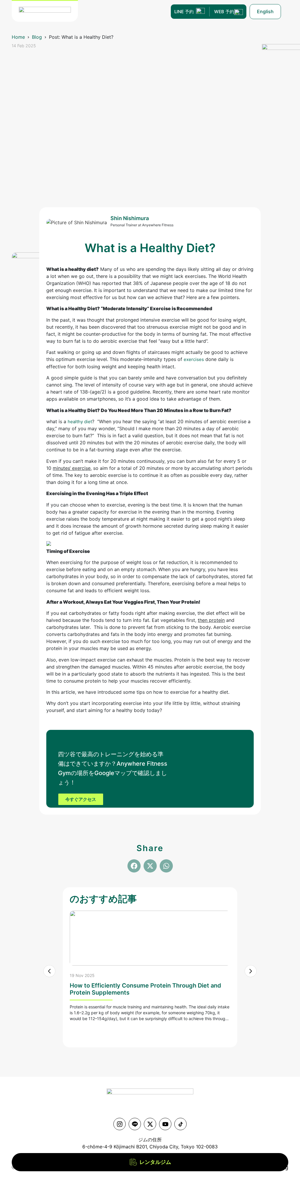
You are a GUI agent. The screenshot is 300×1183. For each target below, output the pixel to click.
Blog (37, 37)
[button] (134, 866)
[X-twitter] (150, 1124)
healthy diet (80, 421)
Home (18, 37)
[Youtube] (165, 1124)
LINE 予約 (184, 11)
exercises (194, 359)
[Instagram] (119, 1124)
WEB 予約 (224, 11)
